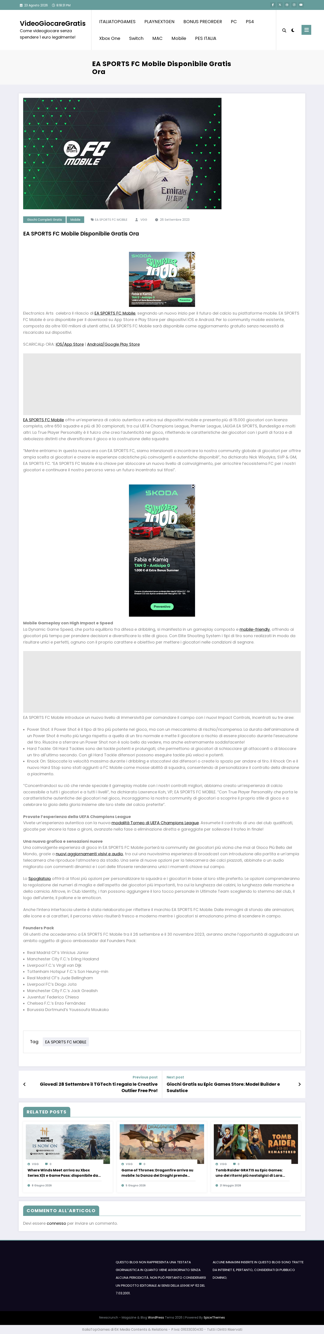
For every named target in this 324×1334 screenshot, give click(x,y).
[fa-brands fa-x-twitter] (280, 4)
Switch (136, 38)
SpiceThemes (214, 1317)
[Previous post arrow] (24, 1084)
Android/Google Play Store (113, 344)
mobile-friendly (255, 629)
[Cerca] (284, 30)
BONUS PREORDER (202, 22)
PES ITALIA (205, 38)
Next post (175, 1077)
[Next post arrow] (299, 1084)
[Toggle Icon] (306, 30)
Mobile (178, 38)
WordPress (156, 1317)
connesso (56, 1223)
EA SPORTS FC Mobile (115, 313)
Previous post (145, 1077)
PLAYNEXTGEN (159, 22)
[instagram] (294, 4)
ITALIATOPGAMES (117, 22)
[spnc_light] (292, 30)
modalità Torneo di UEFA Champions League (155, 823)
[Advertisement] (155, 384)
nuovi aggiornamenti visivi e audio (89, 854)
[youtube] (301, 4)
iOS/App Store (70, 344)
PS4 (250, 22)
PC (234, 22)
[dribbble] (287, 4)
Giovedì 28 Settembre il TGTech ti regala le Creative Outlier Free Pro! (99, 1087)
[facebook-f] (273, 4)
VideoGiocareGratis (53, 23)
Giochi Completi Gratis (44, 219)
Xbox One (109, 38)
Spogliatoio (39, 878)
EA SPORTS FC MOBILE (111, 219)
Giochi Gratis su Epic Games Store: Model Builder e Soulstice (223, 1087)
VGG (143, 219)
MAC (157, 38)
